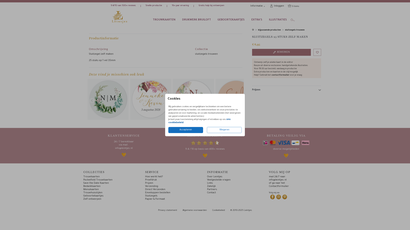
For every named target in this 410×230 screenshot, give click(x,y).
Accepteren (186, 130)
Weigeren (224, 130)
